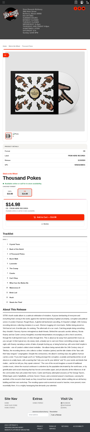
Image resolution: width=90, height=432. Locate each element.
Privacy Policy (40, 428)
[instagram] (79, 8)
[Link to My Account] (82, 3)
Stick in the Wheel (14, 46)
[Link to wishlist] (76, 3)
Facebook (66, 403)
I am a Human (56, 415)
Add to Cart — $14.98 (46, 217)
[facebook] (75, 8)
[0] (88, 3)
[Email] (83, 8)
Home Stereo (10, 408)
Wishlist (46, 224)
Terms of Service (52, 428)
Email (64, 408)
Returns (65, 426)
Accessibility (78, 426)
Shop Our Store (11, 405)
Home (5, 46)
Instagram (66, 405)
